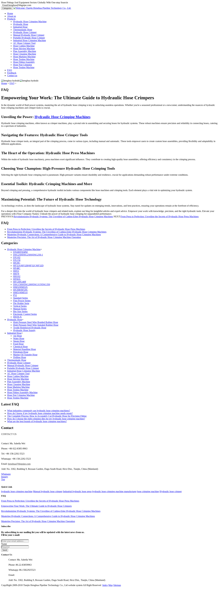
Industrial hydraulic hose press (77, 491)
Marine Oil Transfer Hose (25, 354)
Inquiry (4, 476)
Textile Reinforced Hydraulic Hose (29, 327)
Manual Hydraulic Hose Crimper (28, 35)
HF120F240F (19, 281)
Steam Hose (19, 341)
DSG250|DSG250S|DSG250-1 (28, 254)
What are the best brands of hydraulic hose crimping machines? (37, 421)
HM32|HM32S (20, 287)
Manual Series (20, 308)
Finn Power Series (22, 300)
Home (10, 13)
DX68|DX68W (20, 252)
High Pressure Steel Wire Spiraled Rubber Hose (35, 325)
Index (105, 585)
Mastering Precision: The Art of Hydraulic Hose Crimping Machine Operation (44, 237)
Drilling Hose (19, 357)
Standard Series (20, 298)
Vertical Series (20, 306)
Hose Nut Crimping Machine (21, 395)
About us (11, 16)
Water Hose (18, 338)
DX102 (16, 257)
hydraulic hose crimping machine (16, 491)
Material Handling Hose (24, 349)
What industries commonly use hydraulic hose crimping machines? (38, 410)
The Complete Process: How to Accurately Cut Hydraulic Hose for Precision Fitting (47, 416)
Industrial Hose (20, 27)
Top (3, 479)
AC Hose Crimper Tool (24, 43)
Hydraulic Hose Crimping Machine (30, 21)
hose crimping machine (148, 491)
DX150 (16, 260)
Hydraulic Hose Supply (24, 330)
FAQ (9, 70)
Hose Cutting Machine (24, 46)
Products (11, 19)
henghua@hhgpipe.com (19, 464)
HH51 (16, 271)
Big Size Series (20, 311)
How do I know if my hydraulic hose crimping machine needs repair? (40, 413)
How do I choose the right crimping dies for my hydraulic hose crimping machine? (46, 418)
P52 (15, 295)
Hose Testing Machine (23, 59)
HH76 (16, 273)
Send (4, 550)
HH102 (16, 276)
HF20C (16, 263)
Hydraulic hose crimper (171, 491)
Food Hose (18, 344)
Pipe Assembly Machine (24, 51)
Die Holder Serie (21, 303)
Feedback (11, 73)
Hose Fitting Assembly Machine (22, 392)
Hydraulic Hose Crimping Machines (62, 117)
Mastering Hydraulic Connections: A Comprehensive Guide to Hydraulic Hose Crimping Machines (54, 234)
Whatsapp (6, 474)
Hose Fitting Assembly (24, 62)
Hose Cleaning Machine (24, 54)
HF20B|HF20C (20, 290)
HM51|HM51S (20, 292)
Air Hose (17, 335)
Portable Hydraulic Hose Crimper (29, 37)
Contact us (12, 75)
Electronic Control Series (25, 314)
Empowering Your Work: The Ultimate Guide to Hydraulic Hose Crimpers (36, 506)
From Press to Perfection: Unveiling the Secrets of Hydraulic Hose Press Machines (160, 216)
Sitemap (117, 585)
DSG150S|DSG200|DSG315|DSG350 (31, 284)
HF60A (17, 279)
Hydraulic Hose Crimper (25, 32)
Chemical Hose (20, 346)
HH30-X (17, 317)
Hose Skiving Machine (24, 48)
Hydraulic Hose (20, 24)
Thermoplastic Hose (22, 29)
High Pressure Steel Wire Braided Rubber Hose (35, 322)
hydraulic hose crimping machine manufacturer (114, 491)
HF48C (16, 268)
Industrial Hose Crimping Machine (29, 40)
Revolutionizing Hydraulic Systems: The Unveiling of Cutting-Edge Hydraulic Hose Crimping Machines (63, 216)
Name (4, 544)
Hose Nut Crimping (22, 64)
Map (110, 585)
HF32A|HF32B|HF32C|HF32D (28, 265)
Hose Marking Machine (24, 56)
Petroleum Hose (20, 352)
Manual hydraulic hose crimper (47, 491)
